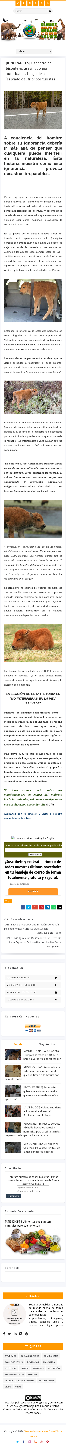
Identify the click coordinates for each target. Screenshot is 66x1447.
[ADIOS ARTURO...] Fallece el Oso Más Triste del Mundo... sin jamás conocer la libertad (41, 1147)
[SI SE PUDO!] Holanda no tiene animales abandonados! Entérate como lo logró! (42, 1111)
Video (8, 1386)
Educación (49, 1362)
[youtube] (41, 3)
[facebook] (23, 3)
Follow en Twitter (19, 977)
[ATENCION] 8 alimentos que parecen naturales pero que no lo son (28, 1223)
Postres (32, 1374)
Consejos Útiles (14, 1362)
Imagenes (38, 1368)
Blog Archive (47, 1044)
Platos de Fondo (14, 1374)
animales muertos (14, 349)
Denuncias (33, 1362)
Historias (10, 1368)
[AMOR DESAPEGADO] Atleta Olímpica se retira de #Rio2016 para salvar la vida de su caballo (42, 1054)
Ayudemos (10, 1356)
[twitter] (17, 3)
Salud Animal (46, 1380)
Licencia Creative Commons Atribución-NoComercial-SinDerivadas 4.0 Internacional (33, 1409)
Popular (19, 1044)
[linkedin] (15, 1334)
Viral (18, 1386)
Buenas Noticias (30, 1356)
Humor (25, 1368)
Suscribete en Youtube (21, 992)
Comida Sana (51, 1356)
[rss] (35, 3)
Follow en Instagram (20, 1000)
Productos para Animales (19, 1380)
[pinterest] (47, 3)
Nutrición (54, 1368)
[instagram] (29, 3)
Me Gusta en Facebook (21, 985)
